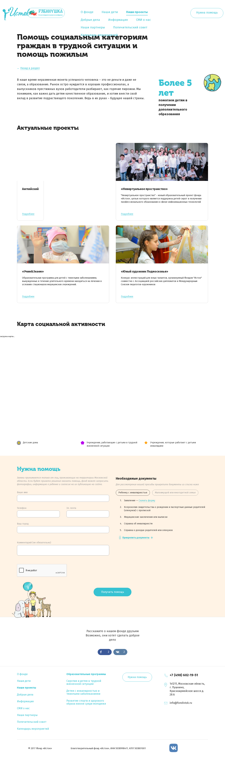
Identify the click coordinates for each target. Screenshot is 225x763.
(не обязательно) (34, 542)
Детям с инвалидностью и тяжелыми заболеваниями (83, 692)
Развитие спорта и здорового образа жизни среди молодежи (86, 702)
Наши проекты (137, 12)
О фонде (87, 12)
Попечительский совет (130, 27)
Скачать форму (147, 500)
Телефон (21, 508)
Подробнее (28, 214)
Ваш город (23, 523)
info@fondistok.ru (181, 702)
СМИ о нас (143, 20)
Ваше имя (22, 492)
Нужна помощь (207, 12)
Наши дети (110, 12)
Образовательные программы (86, 674)
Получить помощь (112, 591)
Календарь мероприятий (99, 35)
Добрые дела (90, 20)
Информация (118, 20)
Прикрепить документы (135, 538)
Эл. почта (71, 508)
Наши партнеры (93, 27)
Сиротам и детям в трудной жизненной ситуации (83, 682)
